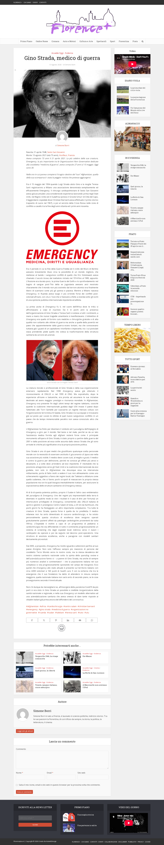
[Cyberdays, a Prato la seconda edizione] (124, 288)
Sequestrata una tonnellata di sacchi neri (137, 254)
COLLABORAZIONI (111, 842)
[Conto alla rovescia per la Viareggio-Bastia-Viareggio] (124, 413)
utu (87, 612)
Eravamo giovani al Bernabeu (138, 367)
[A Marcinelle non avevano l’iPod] (124, 221)
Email (50, 772)
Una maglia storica (85, 815)
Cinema (97, 668)
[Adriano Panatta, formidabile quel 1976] (124, 379)
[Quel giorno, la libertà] (124, 189)
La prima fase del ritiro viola (138, 89)
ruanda (42, 612)
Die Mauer (87, 656)
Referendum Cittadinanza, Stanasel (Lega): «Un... (137, 266)
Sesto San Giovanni (56, 152)
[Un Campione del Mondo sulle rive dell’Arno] (124, 110)
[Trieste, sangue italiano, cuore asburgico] (124, 210)
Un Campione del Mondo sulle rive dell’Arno (138, 110)
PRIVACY (141, 842)
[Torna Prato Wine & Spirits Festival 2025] (124, 278)
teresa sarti (71, 612)
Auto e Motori (69, 41)
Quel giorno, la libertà (45, 670)
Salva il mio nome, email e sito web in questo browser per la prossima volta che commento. (59, 785)
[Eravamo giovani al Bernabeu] (124, 369)
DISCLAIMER (122, 842)
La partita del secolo (136, 389)
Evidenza (69, 53)
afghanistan (33, 606)
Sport (112, 41)
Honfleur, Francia (67, 155)
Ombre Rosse (42, 41)
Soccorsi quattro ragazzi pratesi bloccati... (137, 311)
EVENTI (35, 2)
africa (43, 606)
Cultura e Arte (86, 41)
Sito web (81, 772)
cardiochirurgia (55, 606)
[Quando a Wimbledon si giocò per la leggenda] (124, 401)
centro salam (70, 606)
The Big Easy (132, 139)
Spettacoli (101, 41)
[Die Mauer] (124, 178)
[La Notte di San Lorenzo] (124, 199)
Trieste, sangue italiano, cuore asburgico (46, 686)
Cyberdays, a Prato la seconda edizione (138, 288)
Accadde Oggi (58, 53)
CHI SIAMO (27, 2)
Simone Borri (70, 65)
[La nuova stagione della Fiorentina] (124, 99)
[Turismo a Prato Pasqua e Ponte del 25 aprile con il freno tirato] (124, 244)
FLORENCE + (18, 2)
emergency (33, 609)
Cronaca (55, 41)
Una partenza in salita (87, 825)
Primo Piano (26, 41)
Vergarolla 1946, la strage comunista (138, 166)
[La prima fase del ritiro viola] (124, 89)
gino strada (45, 609)
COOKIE (147, 842)
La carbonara (132, 340)
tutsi (81, 612)
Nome (19, 772)
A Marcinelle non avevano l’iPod (138, 219)
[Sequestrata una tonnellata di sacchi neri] (124, 254)
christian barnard (87, 606)
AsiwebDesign (51, 841)
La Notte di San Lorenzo (93, 673)
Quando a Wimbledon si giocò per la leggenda (137, 402)
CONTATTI (42, 2)
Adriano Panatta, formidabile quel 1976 (138, 379)
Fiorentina (124, 41)
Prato (135, 41)
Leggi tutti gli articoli (25, 731)
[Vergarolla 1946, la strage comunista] (124, 167)
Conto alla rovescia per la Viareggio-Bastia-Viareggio (139, 413)
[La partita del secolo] (124, 390)
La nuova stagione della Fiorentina (138, 98)
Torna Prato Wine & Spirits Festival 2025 (138, 277)
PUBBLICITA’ (132, 842)
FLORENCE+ (76, 842)
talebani (60, 612)
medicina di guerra (61, 609)
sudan (51, 612)
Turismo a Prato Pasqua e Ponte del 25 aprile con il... (138, 243)
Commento (21, 749)
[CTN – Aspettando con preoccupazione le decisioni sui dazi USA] (124, 299)
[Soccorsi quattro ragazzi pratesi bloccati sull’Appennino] (124, 311)
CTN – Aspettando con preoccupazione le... (138, 300)
